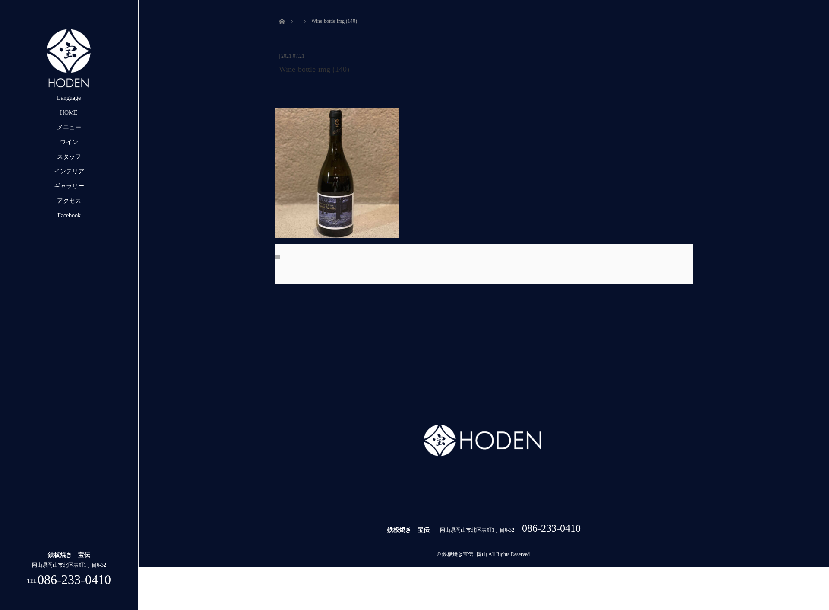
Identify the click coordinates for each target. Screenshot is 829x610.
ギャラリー (69, 186)
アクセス (69, 201)
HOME (69, 112)
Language (69, 98)
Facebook (69, 215)
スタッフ (69, 156)
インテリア (69, 171)
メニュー (69, 127)
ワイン (69, 142)
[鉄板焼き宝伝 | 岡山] (69, 87)
